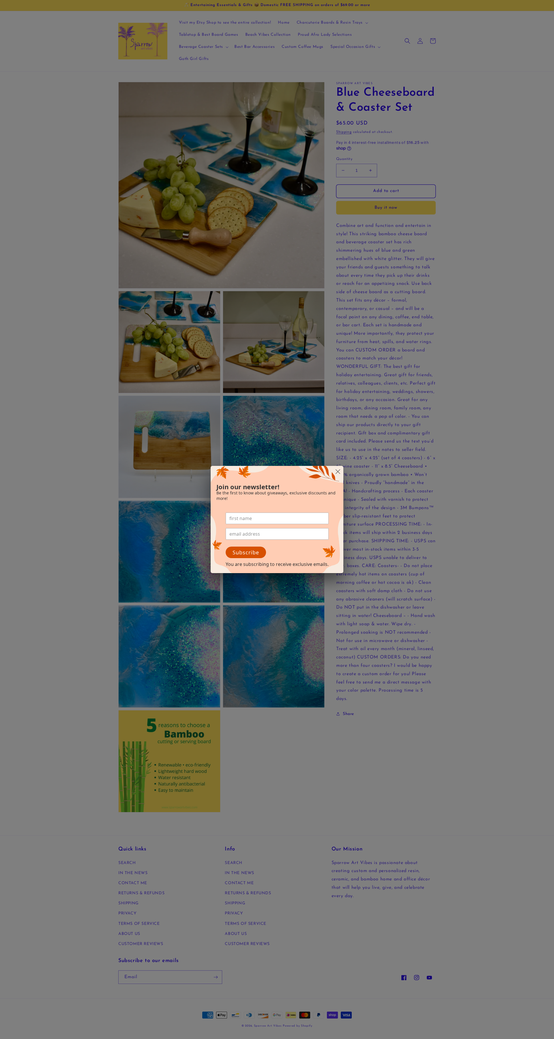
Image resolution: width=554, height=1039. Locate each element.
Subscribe (246, 552)
